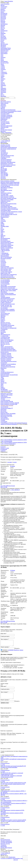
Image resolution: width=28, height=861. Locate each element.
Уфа (2, 86)
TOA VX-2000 (4, 175)
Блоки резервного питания (7, 181)
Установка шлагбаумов (6, 116)
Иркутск (3, 28)
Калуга (2, 32)
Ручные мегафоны (5, 186)
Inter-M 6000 (4, 168)
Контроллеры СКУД (6, 324)
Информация (4, 119)
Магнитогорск (4, 44)
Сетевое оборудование (6, 271)
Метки (2, 345)
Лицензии (3, 104)
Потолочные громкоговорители (9, 147)
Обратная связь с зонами (7, 195)
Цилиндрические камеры (7, 242)
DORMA (3, 388)
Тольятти (3, 78)
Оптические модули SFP (7, 275)
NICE (2, 385)
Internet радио (4, 202)
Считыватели (4, 329)
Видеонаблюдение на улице (8, 304)
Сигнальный (4, 421)
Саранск (3, 66)
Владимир (3, 16)
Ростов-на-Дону (5, 62)
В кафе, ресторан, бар (6, 305)
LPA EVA (3, 177)
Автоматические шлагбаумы (8, 366)
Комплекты (3, 368)
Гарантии (3, 124)
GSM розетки (4, 396)
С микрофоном (4, 253)
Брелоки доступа (5, 342)
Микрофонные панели (6, 190)
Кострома (3, 36)
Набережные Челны (6, 48)
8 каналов (3, 261)
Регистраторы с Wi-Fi (6, 269)
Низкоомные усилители (7, 163)
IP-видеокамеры (5, 255)
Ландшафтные (4, 152)
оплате (15, 462)
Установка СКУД (5, 113)
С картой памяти (5, 254)
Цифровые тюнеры (5, 201)
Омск (2, 54)
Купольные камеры (5, 241)
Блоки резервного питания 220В (9, 404)
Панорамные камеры (6, 246)
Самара (2, 65)
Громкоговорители (5, 146)
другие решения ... (5, 215)
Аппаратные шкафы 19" (7, 408)
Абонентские (4, 154)
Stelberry (3, 231)
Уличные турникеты (6, 360)
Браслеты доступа (5, 344)
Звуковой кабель (5, 418)
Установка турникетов (6, 115)
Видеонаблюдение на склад (8, 298)
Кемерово (3, 33)
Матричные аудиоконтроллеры (8, 203)
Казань (2, 29)
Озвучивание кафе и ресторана (8, 207)
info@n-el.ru (4, 142)
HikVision (3, 316)
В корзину (3, 446)
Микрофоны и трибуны (7, 187)
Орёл (2, 56)
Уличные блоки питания (7, 405)
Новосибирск (4, 53)
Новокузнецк (4, 52)
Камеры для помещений (7, 247)
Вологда (3, 20)
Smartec (2, 381)
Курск (2, 41)
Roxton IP (3, 171)
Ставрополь (4, 72)
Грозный (3, 22)
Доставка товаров (5, 123)
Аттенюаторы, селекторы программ (10, 185)
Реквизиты (3, 105)
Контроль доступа (5, 322)
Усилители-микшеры (6, 160)
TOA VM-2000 (4, 174)
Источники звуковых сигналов (8, 198)
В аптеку (3, 312)
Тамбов (2, 76)
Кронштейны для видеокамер (8, 286)
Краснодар (3, 37)
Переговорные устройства (7, 197)
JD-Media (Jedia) (5, 226)
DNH (2, 222)
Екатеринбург (4, 24)
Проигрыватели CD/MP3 (7, 199)
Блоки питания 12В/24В (7, 401)
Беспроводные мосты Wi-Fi (7, 277)
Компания (3, 100)
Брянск (2, 12)
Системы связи (4, 194)
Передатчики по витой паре (8, 287)
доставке (9, 462)
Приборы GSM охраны (6, 394)
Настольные (4, 189)
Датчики (3, 398)
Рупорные (3, 150)
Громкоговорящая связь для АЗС (9, 214)
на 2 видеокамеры (5, 279)
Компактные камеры (6, 243)
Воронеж (3, 21)
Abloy (2, 377)
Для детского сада (5, 313)
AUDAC (3, 219)
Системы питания (5, 400)
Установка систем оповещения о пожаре (11, 111)
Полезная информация (6, 125)
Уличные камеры (5, 249)
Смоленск (3, 69)
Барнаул (3, 9)
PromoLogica (12, 857)
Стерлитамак (4, 73)
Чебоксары (3, 89)
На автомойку (4, 308)
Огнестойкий (4, 417)
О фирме (3, 107)
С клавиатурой (4, 336)
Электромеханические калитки (9, 361)
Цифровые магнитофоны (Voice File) (10, 183)
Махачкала (3, 45)
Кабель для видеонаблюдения (8, 294)
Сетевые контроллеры (6, 326)
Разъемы (3, 295)
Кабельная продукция (6, 414)
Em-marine (3, 332)
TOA (2, 233)
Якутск (2, 94)
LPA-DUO (3, 178)
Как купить (3, 120)
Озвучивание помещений (7, 112)
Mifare (2, 333)
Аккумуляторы (4, 406)
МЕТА (2, 167)
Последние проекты (6, 101)
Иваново (3, 25)
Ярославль (3, 96)
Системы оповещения (6, 166)
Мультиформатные (5, 334)
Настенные (3, 410)
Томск (2, 80)
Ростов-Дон (4, 382)
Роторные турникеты (6, 358)
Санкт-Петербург (8, 1)
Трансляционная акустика (7, 155)
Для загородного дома (6, 306)
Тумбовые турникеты (6, 356)
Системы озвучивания (6, 842)
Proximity (3, 330)
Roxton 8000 (4, 170)
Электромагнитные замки (7, 348)
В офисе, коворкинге (6, 302)
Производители (5, 217)
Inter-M (2, 225)
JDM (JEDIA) (4, 172)
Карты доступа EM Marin (7, 340)
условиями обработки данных (15, 650)
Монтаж (3, 108)
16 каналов (3, 262)
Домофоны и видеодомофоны (8, 364)
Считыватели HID (5, 337)
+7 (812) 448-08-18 (5, 140)
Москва (2, 5)
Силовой (3, 420)
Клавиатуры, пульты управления (9, 289)
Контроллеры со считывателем (8, 328)
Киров (2, 34)
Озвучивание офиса (6, 210)
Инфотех (3, 320)
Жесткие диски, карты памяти (8, 290)
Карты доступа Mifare (6, 341)
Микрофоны (4, 291)
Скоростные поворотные (7, 245)
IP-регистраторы (5, 266)
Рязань (2, 64)
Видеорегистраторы (6, 258)
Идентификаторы (5, 338)
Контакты (3, 131)
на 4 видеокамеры (5, 281)
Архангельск (4, 6)
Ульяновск (3, 85)
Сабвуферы (3, 158)
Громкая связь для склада (7, 213)
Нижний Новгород (5, 49)
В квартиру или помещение (8, 310)
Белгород (3, 10)
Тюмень (3, 82)
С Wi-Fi (2, 251)
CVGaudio (3, 221)
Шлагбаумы (4, 846)
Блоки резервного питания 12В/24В (10, 402)
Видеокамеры (4, 239)
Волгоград (3, 17)
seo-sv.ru (15, 859)
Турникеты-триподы (6, 354)
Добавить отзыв (4, 702)
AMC (2, 218)
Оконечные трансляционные (8, 162)
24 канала (3, 263)
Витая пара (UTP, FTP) (6, 416)
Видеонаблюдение (5, 238)
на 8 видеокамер (5, 282)
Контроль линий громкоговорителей (10, 182)
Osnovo (2, 321)
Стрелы (2, 370)
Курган (2, 40)
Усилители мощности (6, 159)
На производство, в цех (7, 301)
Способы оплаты (5, 121)
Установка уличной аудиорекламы (9, 209)
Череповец (3, 92)
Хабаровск (3, 88)
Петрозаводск (4, 61)
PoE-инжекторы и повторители (9, 274)
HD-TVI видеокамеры (6, 257)
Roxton (2, 229)
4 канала (3, 259)
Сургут (2, 74)
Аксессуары (4, 285)
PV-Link (3, 318)
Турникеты (3, 845)
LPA (2, 227)
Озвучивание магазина (6, 206)
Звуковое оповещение (6, 841)
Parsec (2, 386)
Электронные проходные (7, 357)
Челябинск (3, 90)
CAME (2, 378)
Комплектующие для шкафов (8, 413)
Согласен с (12, 650)
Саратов (3, 68)
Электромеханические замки (8, 349)
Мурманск (3, 46)
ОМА (2, 384)
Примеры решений (5, 117)
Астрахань (3, 8)
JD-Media (12, 466)
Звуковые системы (5, 144)
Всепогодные (4, 412)
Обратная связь (4, 127)
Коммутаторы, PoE (5, 273)
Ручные (2, 191)
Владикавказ (4, 14)
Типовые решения (5, 205)
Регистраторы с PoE (6, 270)
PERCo (2, 380)
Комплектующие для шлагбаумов (9, 374)
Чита (2, 93)
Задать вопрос (4, 651)
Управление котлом (6, 397)
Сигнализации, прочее (6, 390)
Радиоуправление (5, 373)
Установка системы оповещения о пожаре (11, 211)
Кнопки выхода (5, 352)
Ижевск (3, 26)
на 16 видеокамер (5, 283)
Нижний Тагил (4, 50)
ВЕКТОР (3, 235)
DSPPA (2, 223)
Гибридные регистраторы (7, 267)
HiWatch (3, 317)
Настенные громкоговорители (8, 148)
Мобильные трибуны (6, 193)
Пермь (2, 60)
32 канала (3, 265)
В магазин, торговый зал (7, 299)
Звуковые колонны (5, 156)
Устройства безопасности (7, 372)
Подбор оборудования (6, 129)
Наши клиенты (4, 103)
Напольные (3, 409)
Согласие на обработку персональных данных (12, 858)
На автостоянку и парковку (8, 309)
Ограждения (4, 362)
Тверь (2, 77)
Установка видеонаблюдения (8, 109)
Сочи (2, 70)
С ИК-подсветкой (5, 250)
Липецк (3, 42)
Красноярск (4, 38)
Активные (3, 151)
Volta (2, 234)
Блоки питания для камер (7, 293)
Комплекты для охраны (7, 393)
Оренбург (3, 57)
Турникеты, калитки (6, 353)
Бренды (2, 128)
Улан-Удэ (3, 84)
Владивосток (4, 13)
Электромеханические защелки (9, 350)
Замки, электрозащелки (7, 346)
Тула (2, 81)
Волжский (3, 18)
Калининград (4, 30)
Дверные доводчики (6, 365)
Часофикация (4, 389)
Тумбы (2, 369)
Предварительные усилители (8, 164)
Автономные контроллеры (7, 325)
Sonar (2, 230)
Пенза (2, 58)
